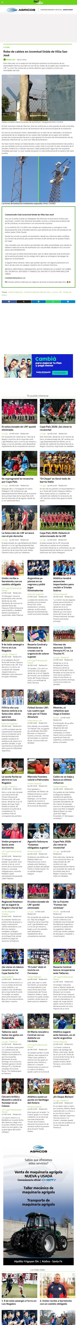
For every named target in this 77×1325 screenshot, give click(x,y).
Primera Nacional (60, 594)
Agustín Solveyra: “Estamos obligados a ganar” (38, 844)
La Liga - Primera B (61, 658)
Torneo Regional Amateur (8, 913)
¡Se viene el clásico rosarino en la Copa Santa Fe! (13, 969)
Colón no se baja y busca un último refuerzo (63, 779)
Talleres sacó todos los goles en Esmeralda (12, 1034)
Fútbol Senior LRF (35, 721)
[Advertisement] (38, 28)
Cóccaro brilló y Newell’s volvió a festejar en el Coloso (11, 1101)
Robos (4, 295)
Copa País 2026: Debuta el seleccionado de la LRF (54, 534)
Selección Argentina (36, 594)
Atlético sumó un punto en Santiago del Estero (38, 1099)
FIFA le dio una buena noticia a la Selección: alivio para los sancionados (12, 713)
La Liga (6, 47)
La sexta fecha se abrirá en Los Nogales (12, 779)
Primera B (67, 292)
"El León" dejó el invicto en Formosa (37, 969)
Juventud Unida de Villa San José (37, 292)
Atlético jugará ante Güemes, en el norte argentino (64, 1034)
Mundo (56, 718)
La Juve (55, 292)
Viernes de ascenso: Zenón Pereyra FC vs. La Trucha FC (63, 649)
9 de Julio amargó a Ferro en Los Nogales (13, 647)
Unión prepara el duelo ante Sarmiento (11, 844)
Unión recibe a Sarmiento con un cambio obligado (12, 581)
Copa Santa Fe (7, 977)
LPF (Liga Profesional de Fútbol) (11, 589)
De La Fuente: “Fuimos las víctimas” (61, 904)
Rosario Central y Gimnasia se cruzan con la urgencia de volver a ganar (38, 650)
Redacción (10, 60)
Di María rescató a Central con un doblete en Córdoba (38, 1036)
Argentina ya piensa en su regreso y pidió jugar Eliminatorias (36, 584)
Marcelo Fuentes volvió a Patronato (38, 778)
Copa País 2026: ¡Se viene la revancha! (62, 844)
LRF (60, 292)
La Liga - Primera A (9, 654)
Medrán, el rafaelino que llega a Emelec (61, 710)
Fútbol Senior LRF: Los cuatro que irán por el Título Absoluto (38, 712)
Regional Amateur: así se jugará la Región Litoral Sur (12, 904)
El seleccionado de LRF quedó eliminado (38, 904)
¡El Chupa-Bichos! (63, 1096)
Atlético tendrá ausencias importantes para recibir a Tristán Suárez (63, 584)
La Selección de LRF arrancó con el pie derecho (18, 534)
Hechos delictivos (15, 292)
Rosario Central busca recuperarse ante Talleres (64, 969)
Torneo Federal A (34, 977)
